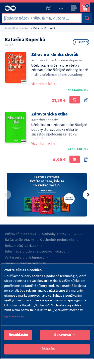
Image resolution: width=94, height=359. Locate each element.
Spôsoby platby (54, 234)
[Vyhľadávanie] (87, 18)
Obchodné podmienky (57, 240)
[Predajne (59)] (48, 8)
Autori (82, 42)
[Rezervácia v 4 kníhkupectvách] (86, 100)
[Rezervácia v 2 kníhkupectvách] (86, 160)
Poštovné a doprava (20, 234)
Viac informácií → (16, 317)
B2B (75, 234)
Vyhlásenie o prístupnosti (25, 258)
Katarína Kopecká (45, 120)
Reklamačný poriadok (21, 246)
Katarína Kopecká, (45, 60)
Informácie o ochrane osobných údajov (35, 252)
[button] (18, 335)
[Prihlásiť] (61, 8)
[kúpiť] (74, 99)
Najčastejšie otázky (19, 240)
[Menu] (74, 8)
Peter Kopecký (71, 60)
